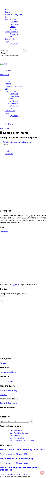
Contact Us (10, 39)
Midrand (4, 232)
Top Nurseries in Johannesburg (16, 458)
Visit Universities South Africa (22, 440)
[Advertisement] (24, 183)
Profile (7, 151)
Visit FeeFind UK (16, 435)
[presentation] (1, 296)
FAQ (11, 36)
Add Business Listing (8, 390)
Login (7, 41)
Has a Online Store (8, 372)
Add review (26, 142)
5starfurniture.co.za (11, 142)
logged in (15, 284)
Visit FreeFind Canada (19, 433)
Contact (3, 394)
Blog (6, 17)
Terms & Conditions (8, 403)
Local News (14, 24)
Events (13, 26)
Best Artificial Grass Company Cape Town (22, 449)
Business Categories (13, 14)
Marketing (14, 22)
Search (8, 12)
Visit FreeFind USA (17, 430)
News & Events (11, 19)
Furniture (4, 363)
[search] (24, 50)
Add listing (4, 75)
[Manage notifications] (42, 473)
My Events (14, 29)
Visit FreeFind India (17, 438)
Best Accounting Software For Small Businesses (19, 468)
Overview (14, 34)
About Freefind (11, 31)
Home (7, 9)
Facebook (9, 381)
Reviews (9, 153)
